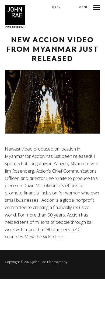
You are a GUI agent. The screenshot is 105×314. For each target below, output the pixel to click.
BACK (56, 7)
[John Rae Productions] (15, 17)
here (60, 236)
